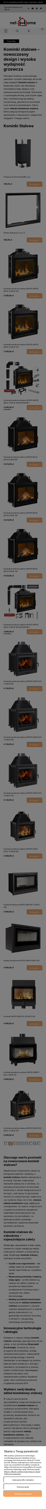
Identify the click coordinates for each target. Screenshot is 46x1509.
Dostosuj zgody (23, 1487)
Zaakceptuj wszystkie (23, 1494)
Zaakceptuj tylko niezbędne (23, 1480)
